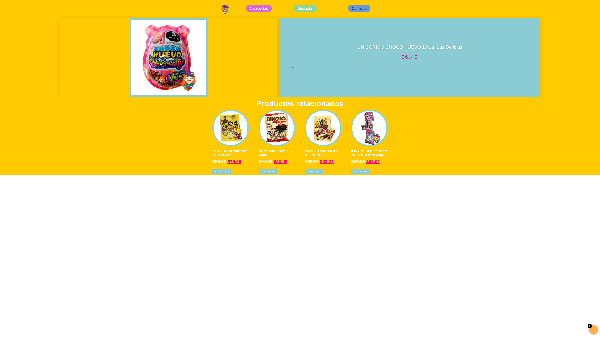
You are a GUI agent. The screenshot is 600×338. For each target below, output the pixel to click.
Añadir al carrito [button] (222, 171)
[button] (359, 8)
